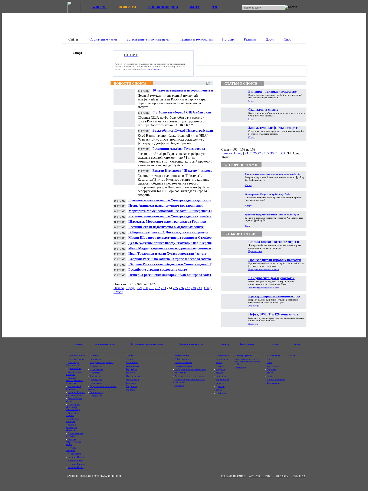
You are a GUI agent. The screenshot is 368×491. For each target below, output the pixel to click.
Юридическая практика (102, 362)
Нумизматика (255, 251)
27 (259, 153)
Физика (130, 359)
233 (163, 288)
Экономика (253, 305)
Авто (269, 359)
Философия (95, 376)
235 (175, 288)
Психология (96, 395)
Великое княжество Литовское (71, 427)
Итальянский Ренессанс (73, 387)
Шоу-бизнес (273, 366)
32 (280, 153)
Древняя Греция (76, 359)
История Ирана (75, 467)
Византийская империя (74, 373)
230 (145, 288)
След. (208, 288)
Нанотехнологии (183, 366)
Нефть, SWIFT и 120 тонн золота (273, 314)
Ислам (219, 362)
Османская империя (72, 420)
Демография (96, 379)
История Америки (71, 449)
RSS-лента (299, 476)
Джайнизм (221, 393)
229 (139, 288)
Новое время (74, 453)
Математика (132, 362)
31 (276, 153)
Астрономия (132, 366)
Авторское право (260, 476)
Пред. (130, 288)
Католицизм (222, 359)
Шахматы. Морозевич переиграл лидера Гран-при (167, 221)
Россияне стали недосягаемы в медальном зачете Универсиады (166, 228)
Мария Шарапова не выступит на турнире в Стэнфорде (171, 237)
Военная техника (183, 362)
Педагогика (96, 383)
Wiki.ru (99, 7)
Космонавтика (182, 355)
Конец (118, 292)
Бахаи (219, 389)
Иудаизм (220, 366)
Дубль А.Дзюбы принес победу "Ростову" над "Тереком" (172, 243)
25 (250, 153)
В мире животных (276, 379)
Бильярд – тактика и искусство (272, 91)
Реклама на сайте (233, 476)
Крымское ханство (72, 414)
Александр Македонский (73, 363)
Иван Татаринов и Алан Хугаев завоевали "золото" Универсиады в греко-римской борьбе (168, 255)
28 (263, 153)
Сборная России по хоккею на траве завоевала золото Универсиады (169, 260)
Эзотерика (240, 367)
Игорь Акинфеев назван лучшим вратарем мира (165, 205)
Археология (96, 366)
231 (151, 288)
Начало (119, 288)
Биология (131, 383)
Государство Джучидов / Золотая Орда (73, 407)
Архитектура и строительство (263, 287)
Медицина (131, 386)
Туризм (270, 372)
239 (199, 288)
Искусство (95, 372)
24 (246, 153)
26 (255, 153)
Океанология (132, 379)
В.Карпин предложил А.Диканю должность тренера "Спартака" (168, 233)
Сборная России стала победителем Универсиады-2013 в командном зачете (172, 265)
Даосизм (220, 386)
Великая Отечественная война (73, 442)
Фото (195, 7)
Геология (130, 372)
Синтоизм (221, 376)
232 (157, 288)
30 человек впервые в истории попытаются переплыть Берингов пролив (186, 92)
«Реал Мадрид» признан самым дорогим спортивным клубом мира (169, 249)
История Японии (76, 464)
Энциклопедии (163, 7)
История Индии (76, 457)
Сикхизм (220, 383)
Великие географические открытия (74, 380)
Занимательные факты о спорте (273, 127)
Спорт (251, 101)
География (131, 369)
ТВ (214, 7)
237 (187, 288)
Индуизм (220, 369)
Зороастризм (222, 379)
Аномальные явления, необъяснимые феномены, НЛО (247, 361)
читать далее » (155, 69)
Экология (130, 389)
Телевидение (273, 383)
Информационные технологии (263, 269)
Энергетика (180, 372)
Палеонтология (134, 376)
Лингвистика (96, 392)
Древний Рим (74, 368)
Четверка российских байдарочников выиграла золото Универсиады (170, 276)
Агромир (179, 385)
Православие (222, 355)
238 (193, 288)
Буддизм (220, 372)
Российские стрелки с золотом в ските (157, 269)
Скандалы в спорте (263, 109)
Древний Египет (76, 355)
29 (267, 153)
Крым (270, 376)
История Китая (75, 460)
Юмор (270, 362)
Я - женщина (273, 355)
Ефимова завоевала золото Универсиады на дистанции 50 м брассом (172, 201)
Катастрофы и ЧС (244, 355)
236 (181, 288)
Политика (253, 323)
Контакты (282, 476)
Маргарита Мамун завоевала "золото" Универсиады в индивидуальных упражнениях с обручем (170, 212)
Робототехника (182, 359)
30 (272, 153)
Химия (129, 355)
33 (284, 153)
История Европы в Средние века (75, 393)
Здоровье (271, 369)
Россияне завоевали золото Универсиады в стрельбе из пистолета (170, 217)
